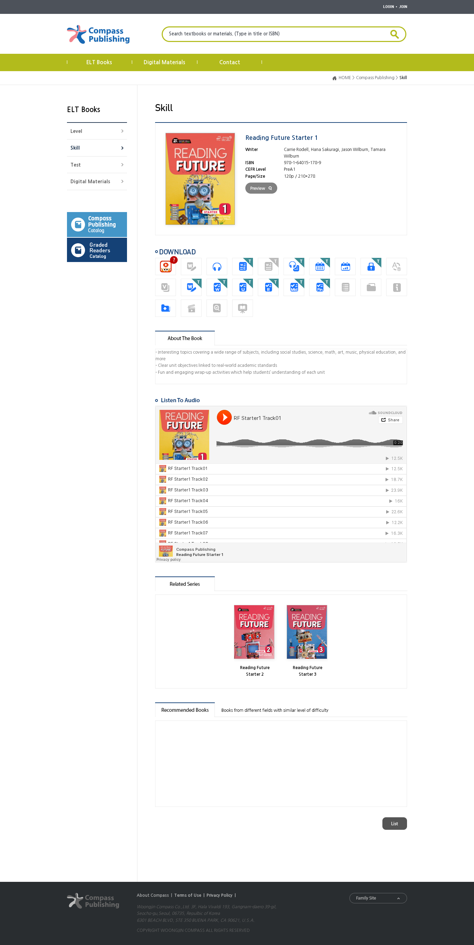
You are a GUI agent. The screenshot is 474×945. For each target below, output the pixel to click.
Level (76, 131)
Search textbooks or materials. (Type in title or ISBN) (224, 34)
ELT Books (99, 62)
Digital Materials (164, 62)
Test (75, 164)
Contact (229, 62)
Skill (75, 147)
